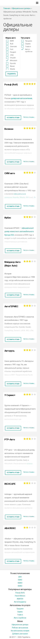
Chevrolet (13, 46)
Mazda (12, 69)
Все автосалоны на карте (20, 631)
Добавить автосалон (20, 634)
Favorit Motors (20, 596)
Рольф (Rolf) (20, 593)
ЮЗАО (20, 586)
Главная (6, 8)
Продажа (28, 41)
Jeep (12, 55)
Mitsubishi (13, 60)
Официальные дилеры (21, 8)
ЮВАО (20, 583)
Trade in (28, 46)
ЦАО (20, 577)
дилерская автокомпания (21, 98)
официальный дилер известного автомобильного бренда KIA (19, 231)
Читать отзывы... (29, 117)
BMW (12, 41)
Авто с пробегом (28, 50)
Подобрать (11, 74)
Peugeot (13, 52)
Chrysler (13, 58)
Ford (11, 49)
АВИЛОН (20, 599)
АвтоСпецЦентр (20, 602)
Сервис (28, 44)
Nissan (12, 66)
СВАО (20, 580)
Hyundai (13, 63)
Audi (11, 44)
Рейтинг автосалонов (20, 628)
